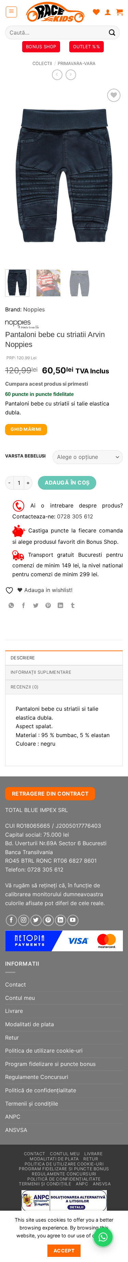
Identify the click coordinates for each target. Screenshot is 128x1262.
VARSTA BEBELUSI (25, 456)
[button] (11, 12)
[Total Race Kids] (55, 12)
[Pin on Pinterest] (48, 605)
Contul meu (20, 997)
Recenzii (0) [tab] (25, 687)
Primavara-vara (77, 63)
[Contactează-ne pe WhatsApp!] (103, 1237)
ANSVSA (16, 1129)
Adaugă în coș (67, 482)
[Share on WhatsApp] (11, 605)
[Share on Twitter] (36, 605)
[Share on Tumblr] (73, 605)
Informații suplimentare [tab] (41, 672)
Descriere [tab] (23, 657)
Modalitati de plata (29, 1024)
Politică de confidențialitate (40, 1090)
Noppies (34, 309)
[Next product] (57, 74)
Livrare (14, 1010)
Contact (15, 984)
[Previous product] (71, 74)
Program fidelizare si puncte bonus (50, 1063)
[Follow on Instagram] (23, 920)
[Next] (112, 175)
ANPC (12, 1116)
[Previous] (16, 175)
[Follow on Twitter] (36, 920)
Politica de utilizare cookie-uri (44, 1050)
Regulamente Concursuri (36, 1076)
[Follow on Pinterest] (48, 920)
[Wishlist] (96, 12)
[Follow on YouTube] (73, 920)
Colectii (42, 63)
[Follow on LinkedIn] (60, 920)
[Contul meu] (107, 12)
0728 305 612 (75, 516)
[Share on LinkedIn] (60, 605)
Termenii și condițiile (31, 1103)
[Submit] (112, 32)
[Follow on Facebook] (11, 920)
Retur (12, 1037)
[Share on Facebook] (23, 605)
